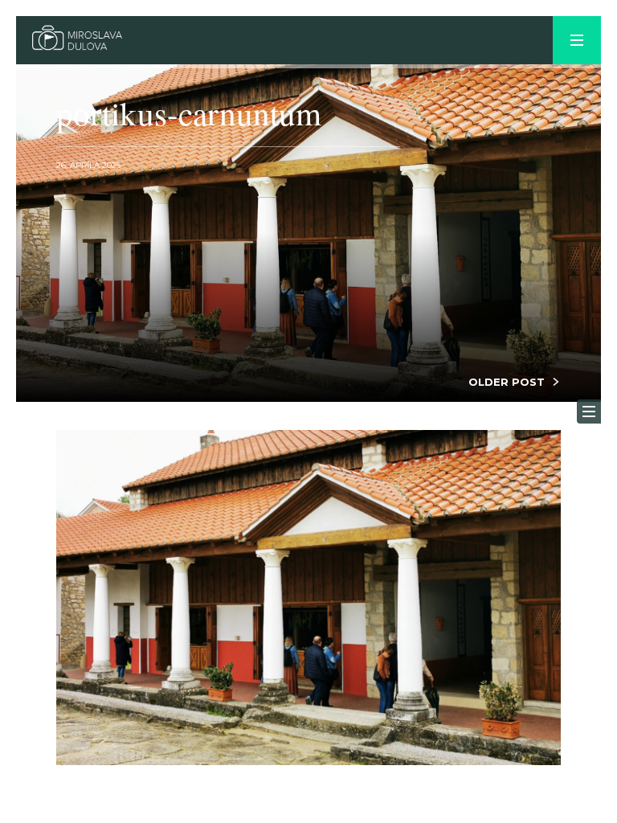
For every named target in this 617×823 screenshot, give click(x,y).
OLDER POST (506, 381)
